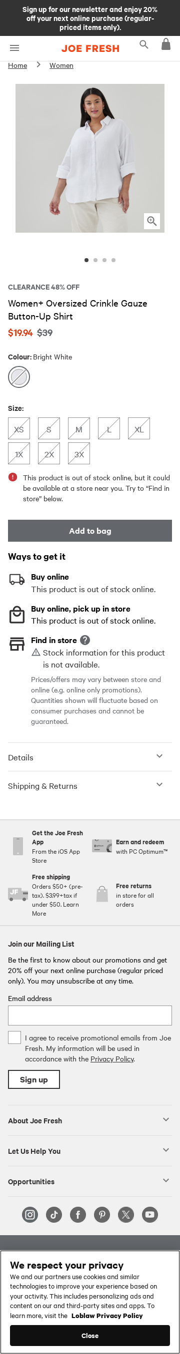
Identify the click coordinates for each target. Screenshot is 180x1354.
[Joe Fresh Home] (90, 48)
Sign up (34, 1079)
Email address (30, 998)
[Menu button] (14, 48)
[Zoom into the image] (152, 221)
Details (21, 756)
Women (62, 65)
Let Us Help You (34, 1150)
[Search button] (144, 44)
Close (90, 1335)
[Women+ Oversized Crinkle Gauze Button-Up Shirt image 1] (86, 260)
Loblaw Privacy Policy (107, 1315)
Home (17, 65)
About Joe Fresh (35, 1119)
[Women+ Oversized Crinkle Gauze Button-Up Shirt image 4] (114, 260)
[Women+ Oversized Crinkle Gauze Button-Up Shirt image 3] (104, 260)
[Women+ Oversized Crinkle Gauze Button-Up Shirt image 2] (96, 260)
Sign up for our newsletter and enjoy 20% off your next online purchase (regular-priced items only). (90, 17)
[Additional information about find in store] (85, 640)
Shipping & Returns (43, 785)
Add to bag (90, 530)
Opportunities (31, 1180)
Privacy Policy (112, 1058)
